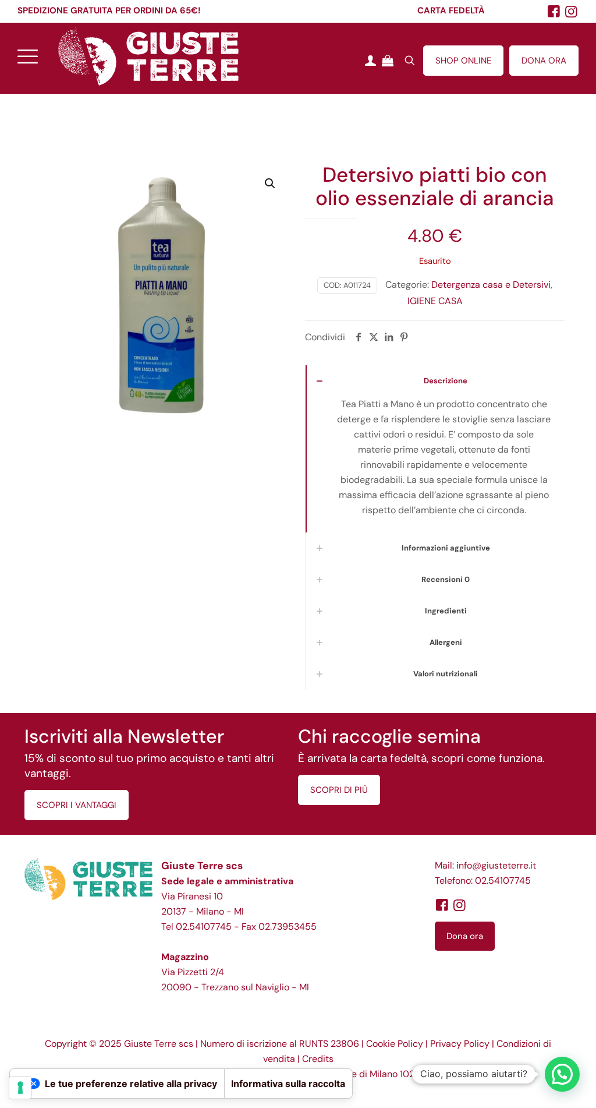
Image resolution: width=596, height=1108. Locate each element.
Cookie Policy (394, 1044)
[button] (270, 183)
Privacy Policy (459, 1044)
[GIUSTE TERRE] (148, 56)
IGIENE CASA (435, 301)
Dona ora (464, 936)
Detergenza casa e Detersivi (491, 284)
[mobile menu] (27, 56)
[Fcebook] (554, 11)
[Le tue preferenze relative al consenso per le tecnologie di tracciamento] (20, 1088)
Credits (318, 1059)
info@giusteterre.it (496, 865)
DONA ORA (544, 60)
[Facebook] (442, 905)
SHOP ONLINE (463, 60)
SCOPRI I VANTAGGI (76, 805)
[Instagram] (572, 11)
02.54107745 (204, 926)
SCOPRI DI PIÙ (339, 790)
